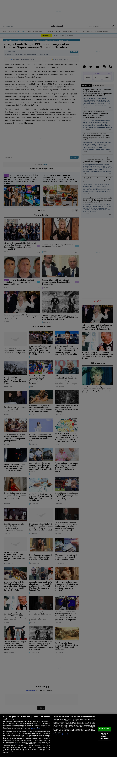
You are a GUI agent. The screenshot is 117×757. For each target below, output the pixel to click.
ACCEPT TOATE (104, 729)
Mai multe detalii (35, 728)
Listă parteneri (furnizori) (60, 734)
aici (16, 744)
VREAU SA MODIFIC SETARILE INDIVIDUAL (104, 736)
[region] (58, 735)
